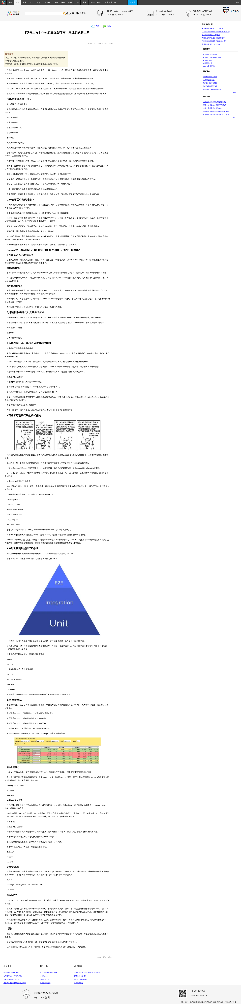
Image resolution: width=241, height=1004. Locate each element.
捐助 (108, 26)
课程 (56, 3)
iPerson (47, 3)
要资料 (83, 13)
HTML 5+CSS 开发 (80, 976)
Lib (31, 3)
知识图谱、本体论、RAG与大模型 (119, 11)
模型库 (132, 3)
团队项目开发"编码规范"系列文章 (15, 983)
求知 (10, 3)
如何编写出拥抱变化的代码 (13, 976)
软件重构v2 (43, 976)
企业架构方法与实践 (164, 11)
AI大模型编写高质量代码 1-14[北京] (214, 41)
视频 (39, 3)
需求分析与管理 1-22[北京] (211, 44)
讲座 (84, 3)
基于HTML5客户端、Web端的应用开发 (87, 973)
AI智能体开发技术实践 (202, 11)
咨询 (70, 3)
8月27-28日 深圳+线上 (165, 15)
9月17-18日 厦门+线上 (202, 15)
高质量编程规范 (45, 983)
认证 (63, 3)
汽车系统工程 (110, 3)
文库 (25, 3)
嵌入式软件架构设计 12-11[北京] (212, 28)
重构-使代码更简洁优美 (11, 979)
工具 (77, 3)
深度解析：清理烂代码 (11, 973)
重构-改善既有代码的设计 (48, 973)
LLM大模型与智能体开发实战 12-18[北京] (216, 32)
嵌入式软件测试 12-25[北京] (211, 35)
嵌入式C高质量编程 (80, 979)
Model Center (96, 3)
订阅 (97, 26)
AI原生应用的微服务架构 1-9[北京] (213, 38)
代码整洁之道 (44, 979)
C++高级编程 (78, 983)
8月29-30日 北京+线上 (114, 15)
